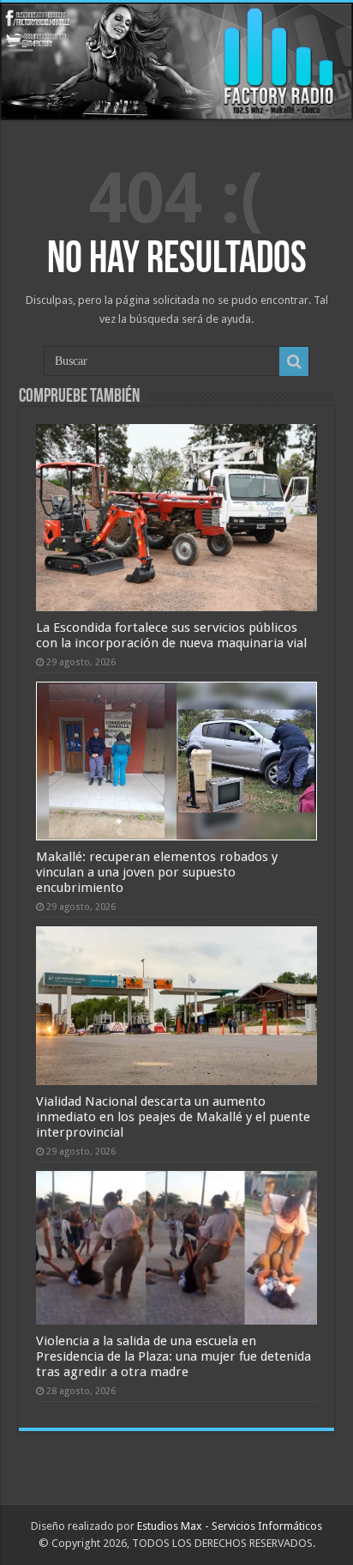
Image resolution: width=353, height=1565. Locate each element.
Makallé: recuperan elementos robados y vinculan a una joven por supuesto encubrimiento (157, 872)
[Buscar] (293, 361)
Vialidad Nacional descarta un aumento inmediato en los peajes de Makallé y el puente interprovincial (173, 1117)
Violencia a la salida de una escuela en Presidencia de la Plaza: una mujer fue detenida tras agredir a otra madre (173, 1356)
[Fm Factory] (176, 61)
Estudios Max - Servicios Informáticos (229, 1526)
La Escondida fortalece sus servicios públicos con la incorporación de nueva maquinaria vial (171, 635)
